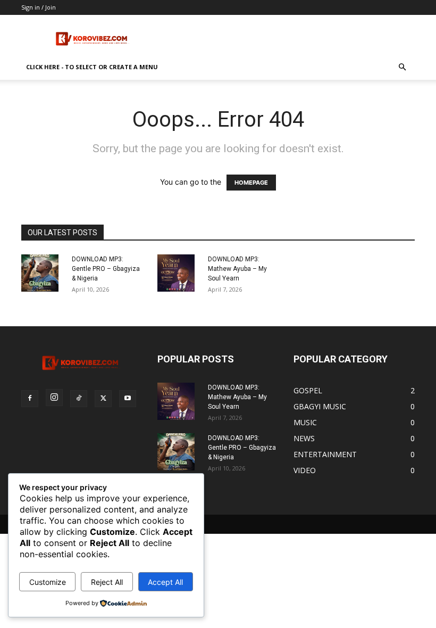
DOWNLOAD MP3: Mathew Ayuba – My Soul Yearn (237, 268)
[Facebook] (29, 398)
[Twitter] (103, 398)
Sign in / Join (38, 7)
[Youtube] (127, 398)
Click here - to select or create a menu (92, 67)
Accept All (165, 581)
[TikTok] (78, 398)
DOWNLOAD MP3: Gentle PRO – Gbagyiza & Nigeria (106, 268)
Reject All (107, 581)
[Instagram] (54, 397)
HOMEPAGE (251, 182)
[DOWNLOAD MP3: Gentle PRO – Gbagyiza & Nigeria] (42, 273)
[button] (402, 67)
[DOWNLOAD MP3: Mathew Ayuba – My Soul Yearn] (178, 273)
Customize (47, 581)
